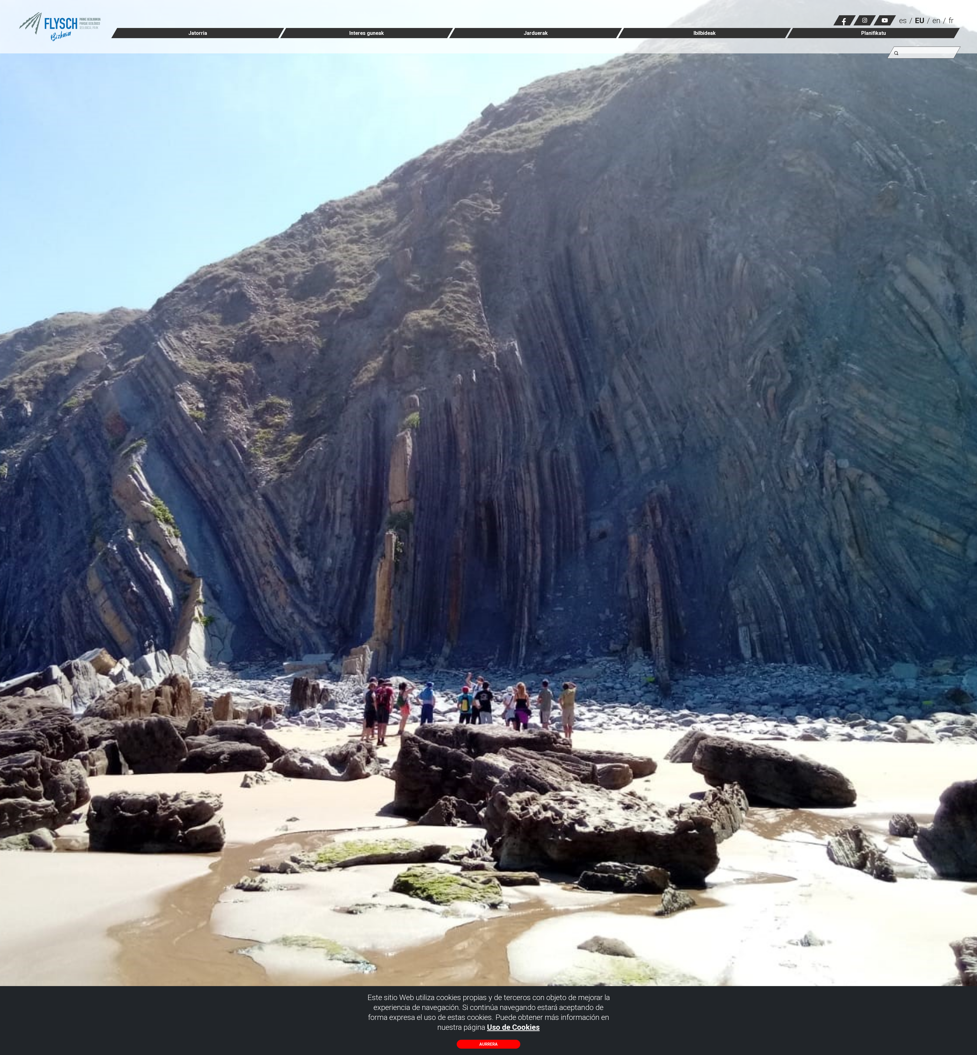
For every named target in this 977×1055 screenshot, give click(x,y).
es (903, 20)
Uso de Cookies (513, 1027)
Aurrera (488, 1044)
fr (951, 20)
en (936, 20)
